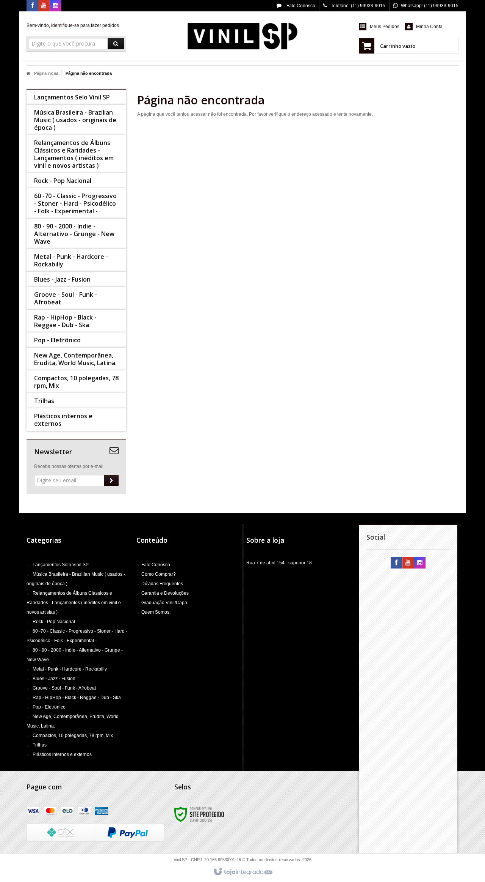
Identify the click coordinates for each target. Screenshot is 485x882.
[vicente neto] (242, 36)
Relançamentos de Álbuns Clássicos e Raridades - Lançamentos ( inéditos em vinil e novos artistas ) (74, 603)
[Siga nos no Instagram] (55, 6)
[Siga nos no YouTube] (408, 563)
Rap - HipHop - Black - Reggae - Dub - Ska (77, 697)
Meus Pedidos (384, 26)
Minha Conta (429, 26)
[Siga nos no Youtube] (44, 6)
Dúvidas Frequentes (162, 583)
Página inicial (46, 73)
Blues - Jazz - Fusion (54, 678)
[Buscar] (116, 43)
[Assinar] (111, 480)
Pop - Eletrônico (49, 707)
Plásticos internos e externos (62, 754)
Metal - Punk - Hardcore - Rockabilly (70, 669)
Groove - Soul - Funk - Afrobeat (64, 688)
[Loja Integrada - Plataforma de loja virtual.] (242, 872)
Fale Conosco (300, 5)
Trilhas (40, 745)
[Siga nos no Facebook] (32, 6)
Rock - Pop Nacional (54, 621)
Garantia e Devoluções (165, 593)
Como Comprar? (158, 574)
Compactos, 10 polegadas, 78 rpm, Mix (73, 735)
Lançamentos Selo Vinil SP (61, 564)
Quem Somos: (156, 612)
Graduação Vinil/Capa (164, 602)
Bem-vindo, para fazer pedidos (73, 25)
